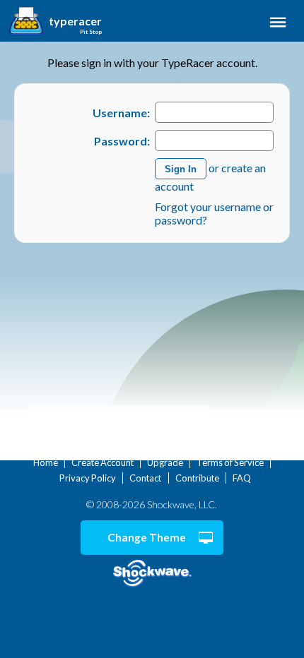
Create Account (102, 462)
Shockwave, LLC (152, 573)
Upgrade (165, 462)
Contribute (197, 478)
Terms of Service (230, 462)
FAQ (242, 478)
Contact (145, 478)
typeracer (75, 21)
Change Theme (146, 537)
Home (45, 462)
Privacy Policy (87, 478)
